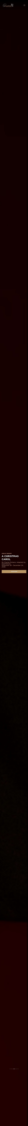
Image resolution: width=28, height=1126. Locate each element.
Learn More (14, 571)
